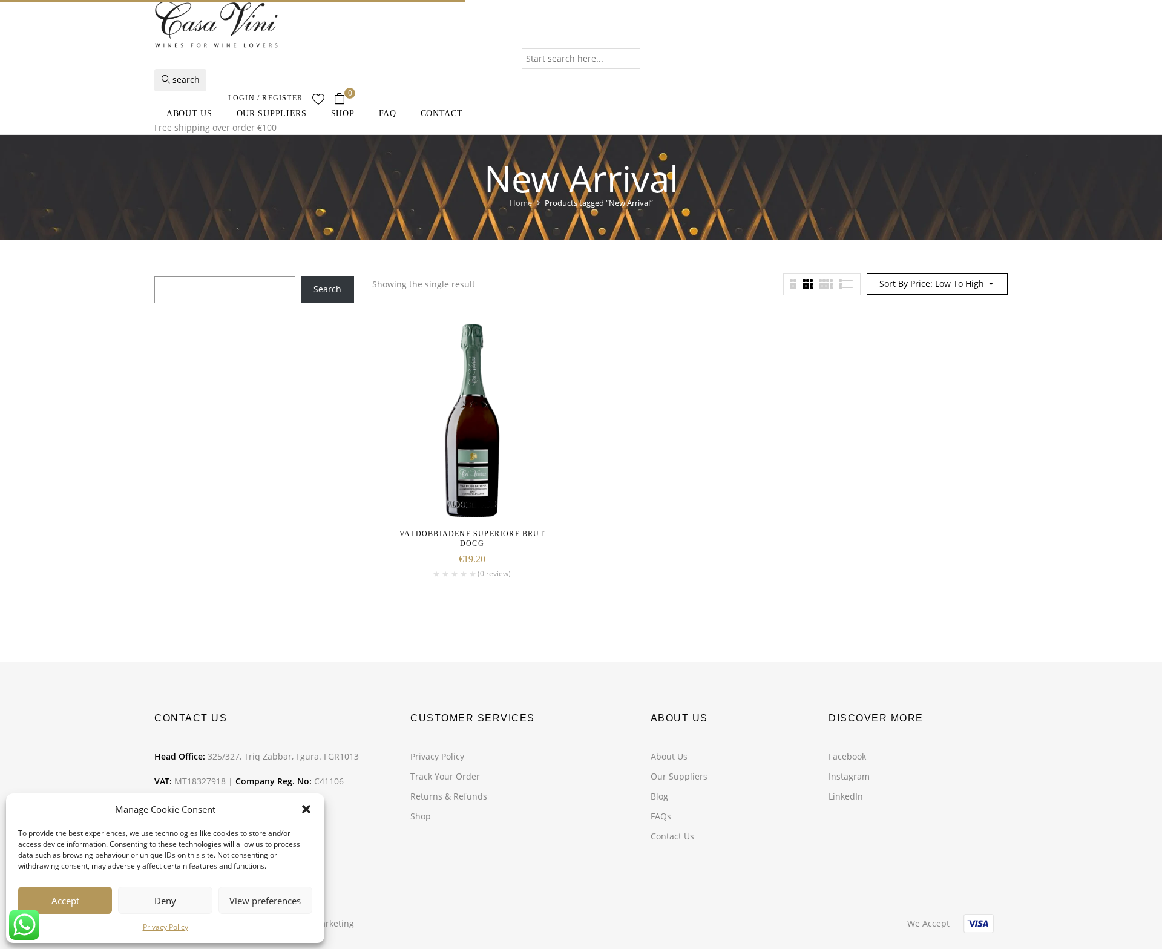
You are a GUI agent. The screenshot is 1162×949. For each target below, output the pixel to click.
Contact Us (672, 836)
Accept (65, 901)
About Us (669, 756)
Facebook (847, 756)
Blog (659, 796)
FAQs (661, 816)
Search (327, 289)
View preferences (265, 901)
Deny (165, 901)
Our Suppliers (679, 776)
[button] (306, 809)
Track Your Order (445, 776)
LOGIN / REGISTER (265, 98)
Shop (420, 816)
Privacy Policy (165, 927)
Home (521, 202)
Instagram (849, 776)
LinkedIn (846, 796)
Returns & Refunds (448, 796)
